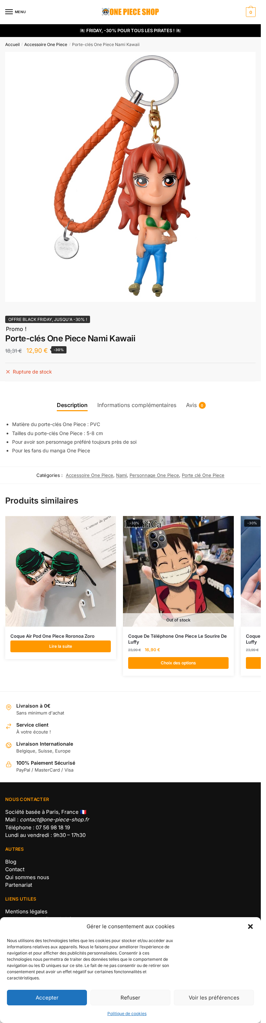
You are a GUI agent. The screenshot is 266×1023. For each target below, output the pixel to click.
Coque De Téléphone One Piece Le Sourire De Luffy (177, 639)
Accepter (47, 997)
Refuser (130, 997)
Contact (15, 869)
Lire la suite (60, 646)
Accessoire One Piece (45, 44)
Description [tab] (72, 405)
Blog (10, 861)
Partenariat (18, 885)
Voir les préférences (214, 997)
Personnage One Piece (154, 475)
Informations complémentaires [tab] (136, 405)
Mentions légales (26, 911)
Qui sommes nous (27, 877)
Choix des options (178, 662)
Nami (121, 475)
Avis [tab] (191, 405)
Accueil (12, 44)
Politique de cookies (127, 1013)
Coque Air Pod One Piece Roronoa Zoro (52, 636)
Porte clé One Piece (203, 475)
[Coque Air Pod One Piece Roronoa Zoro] (60, 571)
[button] (250, 926)
